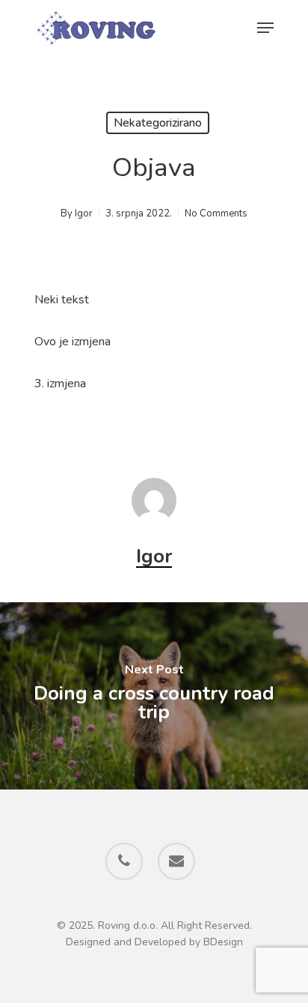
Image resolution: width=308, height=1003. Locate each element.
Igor (84, 213)
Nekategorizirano (158, 123)
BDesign (223, 942)
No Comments (216, 213)
